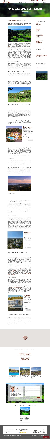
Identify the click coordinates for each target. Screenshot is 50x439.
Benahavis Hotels (25, 351)
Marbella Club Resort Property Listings (16, 287)
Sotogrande (13, 274)
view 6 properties (25, 12)
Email (17, 388)
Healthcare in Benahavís (39, 60)
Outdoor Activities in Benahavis (25, 353)
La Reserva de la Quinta (39, 34)
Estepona (9, 274)
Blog (32, 0)
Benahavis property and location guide (41, 55)
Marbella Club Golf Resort (39, 40)
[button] (21, 134)
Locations (45, 2)
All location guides (10, 20)
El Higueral (28, 209)
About (30, 0)
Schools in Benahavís (25, 359)
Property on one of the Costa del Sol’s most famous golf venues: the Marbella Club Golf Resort (41, 68)
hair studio (12, 271)
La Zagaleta (37, 36)
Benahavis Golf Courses (39, 56)
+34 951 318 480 (43, 0)
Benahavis (15, 20)
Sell (28, 2)
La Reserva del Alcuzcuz (39, 35)
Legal (41, 435)
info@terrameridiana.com (8, 432)
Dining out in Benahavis (39, 54)
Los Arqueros (38, 37)
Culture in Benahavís (39, 57)
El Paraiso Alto (38, 29)
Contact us (46, 437)
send (38, 397)
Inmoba (45, 435)
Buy (25, 2)
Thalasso (14, 270)
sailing (18, 257)
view (30, 140)
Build (34, 2)
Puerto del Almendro (39, 42)
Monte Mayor (38, 41)
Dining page (29, 265)
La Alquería (37, 30)
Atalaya (37, 23)
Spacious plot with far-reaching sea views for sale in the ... (36, 376)
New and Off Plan (39, 2)
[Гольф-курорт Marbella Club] (39, 0)
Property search (21, 2)
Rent (31, 2)
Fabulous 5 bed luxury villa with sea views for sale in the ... (13, 376)
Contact (34, 0)
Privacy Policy (33, 398)
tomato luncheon (23, 267)
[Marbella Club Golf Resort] (36, 0)
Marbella (29, 273)
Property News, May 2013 (23, 416)
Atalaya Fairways (38, 24)
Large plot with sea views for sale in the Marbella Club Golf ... (25, 376)
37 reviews (28, 432)
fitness (21, 268)
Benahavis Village (38, 25)
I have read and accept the (30, 398)
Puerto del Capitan (38, 43)
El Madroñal (38, 28)
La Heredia (37, 31)
